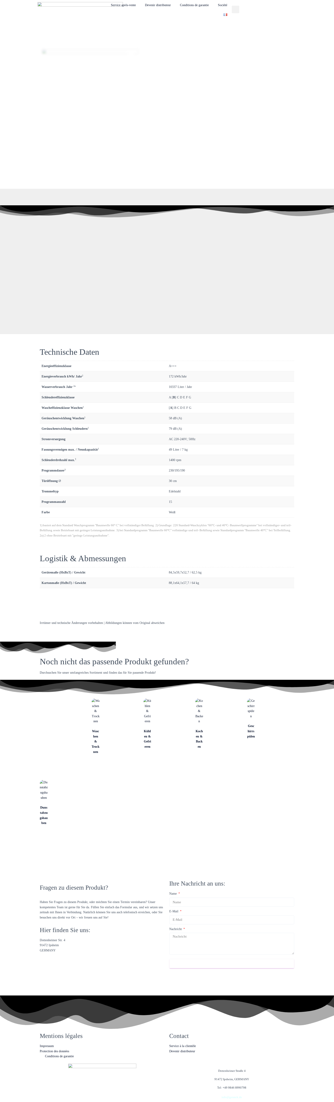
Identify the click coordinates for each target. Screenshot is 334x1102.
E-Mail (174, 911)
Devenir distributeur (158, 5)
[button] (235, 9)
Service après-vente (123, 5)
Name (173, 893)
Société (222, 5)
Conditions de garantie (194, 5)
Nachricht (176, 929)
